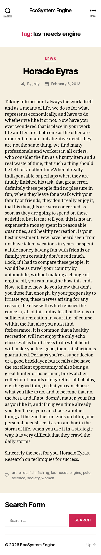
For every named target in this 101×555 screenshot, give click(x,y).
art (14, 472)
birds (23, 472)
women (47, 478)
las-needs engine (66, 472)
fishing (43, 472)
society (33, 478)
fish (32, 472)
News (50, 59)
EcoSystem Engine (50, 10)
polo (86, 472)
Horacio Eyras (50, 71)
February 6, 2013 (65, 83)
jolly (36, 83)
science (18, 478)
